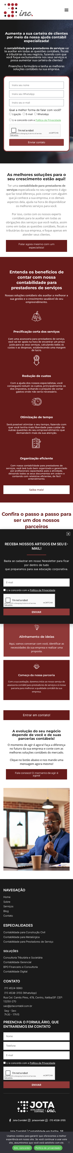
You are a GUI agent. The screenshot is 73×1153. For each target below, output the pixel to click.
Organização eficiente (36, 458)
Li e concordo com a (36, 120)
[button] (66, 10)
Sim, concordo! (22, 1148)
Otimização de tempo (36, 417)
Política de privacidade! (48, 1148)
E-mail (29, 114)
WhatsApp (43, 114)
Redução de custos (36, 376)
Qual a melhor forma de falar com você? (35, 110)
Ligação (16, 114)
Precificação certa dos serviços (36, 331)
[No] (68, 1142)
